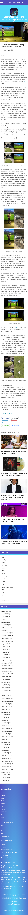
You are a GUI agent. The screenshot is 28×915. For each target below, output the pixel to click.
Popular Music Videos (7, 587)
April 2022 (4, 750)
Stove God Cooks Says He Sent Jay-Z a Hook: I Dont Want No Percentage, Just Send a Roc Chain (13, 497)
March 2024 (4, 690)
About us (3, 847)
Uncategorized (5, 600)
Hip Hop (3, 573)
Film (2, 570)
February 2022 (5, 755)
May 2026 (4, 619)
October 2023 (5, 704)
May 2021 (4, 780)
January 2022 (5, 758)
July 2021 (4, 774)
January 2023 (5, 725)
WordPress (11, 910)
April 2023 (4, 720)
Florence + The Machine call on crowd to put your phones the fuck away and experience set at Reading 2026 (13, 872)
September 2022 (5, 736)
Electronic (4, 565)
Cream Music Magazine (15, 2)
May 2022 (4, 747)
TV (2, 598)
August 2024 (4, 676)
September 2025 (5, 641)
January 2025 (5, 663)
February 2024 (5, 693)
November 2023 (5, 701)
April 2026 (4, 622)
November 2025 (5, 635)
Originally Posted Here (7, 413)
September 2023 (5, 706)
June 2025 (4, 649)
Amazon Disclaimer (6, 849)
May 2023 (4, 717)
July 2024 (4, 679)
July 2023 (4, 712)
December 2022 (5, 728)
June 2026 (4, 616)
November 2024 (5, 668)
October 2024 (5, 671)
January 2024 (5, 695)
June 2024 (4, 682)
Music (3, 581)
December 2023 (5, 698)
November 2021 (5, 764)
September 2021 (5, 769)
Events (3, 568)
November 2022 (5, 731)
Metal (3, 579)
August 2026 (4, 611)
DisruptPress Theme (20, 910)
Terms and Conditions (7, 858)
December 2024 (5, 665)
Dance (3, 562)
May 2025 (4, 652)
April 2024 (4, 687)
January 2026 (5, 630)
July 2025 (4, 646)
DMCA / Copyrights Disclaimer (9, 852)
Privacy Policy (5, 855)
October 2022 (5, 734)
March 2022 (4, 753)
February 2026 (5, 627)
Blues (2, 557)
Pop (2, 55)
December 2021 (5, 761)
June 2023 (4, 714)
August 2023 (4, 709)
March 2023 (4, 723)
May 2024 (4, 685)
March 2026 (4, 624)
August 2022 (4, 739)
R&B (2, 589)
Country (3, 560)
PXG (25, 81)
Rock (2, 595)
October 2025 (5, 638)
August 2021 (4, 772)
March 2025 (4, 657)
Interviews (4, 576)
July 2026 (4, 614)
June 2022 (4, 744)
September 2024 (5, 674)
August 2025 (4, 644)
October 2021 (5, 766)
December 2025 (5, 633)
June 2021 (4, 777)
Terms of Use (19, 905)
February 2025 (5, 660)
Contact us (4, 844)
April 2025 (4, 654)
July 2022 (4, 742)
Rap (2, 592)
